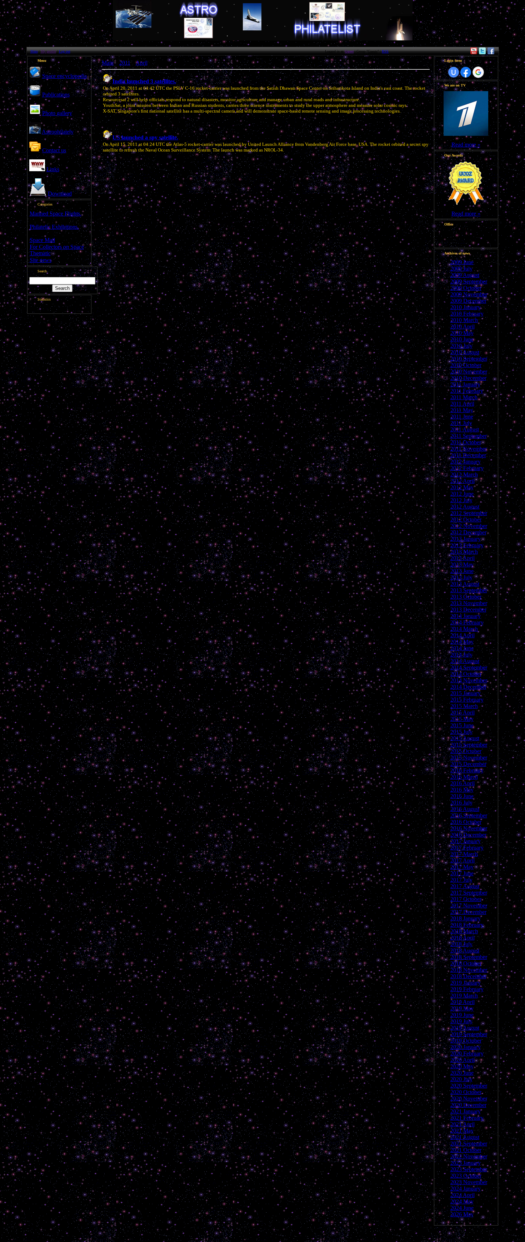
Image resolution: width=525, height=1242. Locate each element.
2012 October (465, 519)
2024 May (462, 1201)
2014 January (465, 616)
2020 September (468, 1086)
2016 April (462, 783)
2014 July (461, 655)
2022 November (468, 1156)
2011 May (461, 410)
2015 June (462, 725)
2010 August (464, 352)
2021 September (468, 1143)
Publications (56, 94)
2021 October (465, 1150)
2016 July (461, 803)
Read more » (465, 145)
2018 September (468, 957)
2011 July (461, 423)
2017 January (465, 841)
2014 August (464, 661)
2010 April (462, 326)
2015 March (464, 706)
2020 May (462, 1066)
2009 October (465, 288)
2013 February (467, 545)
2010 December (468, 378)
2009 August (464, 275)
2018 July (461, 944)
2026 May (462, 1214)
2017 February (467, 848)
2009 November (468, 294)
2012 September (468, 513)
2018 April (462, 938)
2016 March (464, 777)
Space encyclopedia (64, 76)
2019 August (464, 1028)
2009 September (468, 281)
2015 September (468, 745)
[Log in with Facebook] (465, 72)
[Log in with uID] (453, 72)
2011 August (464, 429)
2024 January (465, 1189)
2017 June (462, 873)
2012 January (465, 462)
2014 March (464, 629)
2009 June (462, 262)
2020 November (468, 1098)
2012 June (462, 494)
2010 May (462, 333)
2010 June (462, 339)
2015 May (462, 719)
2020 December (468, 1105)
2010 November (468, 371)
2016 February (467, 770)
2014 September (468, 667)
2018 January (465, 918)
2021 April (462, 1124)
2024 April (462, 1195)
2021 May (462, 1131)
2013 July (461, 577)
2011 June (461, 417)
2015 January (465, 693)
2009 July (461, 269)
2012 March (464, 474)
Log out (64, 51)
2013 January (465, 539)
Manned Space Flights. (55, 214)
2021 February (467, 1118)
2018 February (467, 925)
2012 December (468, 532)
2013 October (465, 597)
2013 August (464, 584)
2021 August (464, 1137)
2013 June (462, 571)
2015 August (464, 738)
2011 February (466, 391)
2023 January (465, 1163)
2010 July (461, 346)
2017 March (464, 854)
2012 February (467, 468)
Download (60, 193)
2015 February (467, 700)
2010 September (468, 359)
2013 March (464, 552)
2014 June (462, 648)
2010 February (467, 314)
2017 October (465, 899)
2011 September (468, 436)
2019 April (462, 1002)
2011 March (464, 397)
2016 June (462, 796)
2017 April (462, 860)
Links (52, 169)
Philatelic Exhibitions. (54, 227)
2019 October (465, 1041)
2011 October (465, 442)
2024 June (462, 1208)
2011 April (462, 404)
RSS (385, 51)
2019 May (462, 1008)
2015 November (468, 757)
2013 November (468, 603)
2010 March (464, 320)
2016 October (465, 822)
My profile (48, 51)
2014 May (462, 642)
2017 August (464, 886)
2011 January (465, 384)
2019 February (467, 989)
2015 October (465, 751)
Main (34, 51)
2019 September (468, 1034)
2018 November (468, 970)
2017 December (468, 912)
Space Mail (42, 240)
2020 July (461, 1079)
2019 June (462, 1015)
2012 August (464, 507)
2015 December (468, 764)
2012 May (462, 487)
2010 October (465, 365)
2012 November (468, 526)
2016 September (468, 815)
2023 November (468, 1182)
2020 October (465, 1092)
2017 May (462, 867)
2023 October (465, 1176)
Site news (40, 260)
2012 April (462, 481)
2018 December (468, 976)
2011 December (468, 455)
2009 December (468, 301)
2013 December (468, 610)
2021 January (465, 1111)
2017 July (461, 880)
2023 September (468, 1169)
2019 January (465, 983)
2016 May (462, 790)
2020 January (465, 1047)
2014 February (467, 622)
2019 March (464, 996)
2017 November (468, 905)
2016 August (464, 809)
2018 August (464, 950)
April (142, 63)
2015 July (461, 732)
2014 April (462, 635)
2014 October (465, 674)
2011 (124, 63)
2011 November (468, 449)
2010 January (465, 307)
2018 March (464, 931)
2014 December (468, 687)
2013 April (462, 558)
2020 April (462, 1060)
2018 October (465, 963)
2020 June (462, 1073)
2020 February (467, 1053)
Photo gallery (57, 113)
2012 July (461, 500)
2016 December (468, 835)
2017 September (468, 893)
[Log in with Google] (478, 72)
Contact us (54, 150)
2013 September (468, 590)
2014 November (468, 680)
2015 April (462, 712)
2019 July (461, 1021)
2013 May (462, 564)
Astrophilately (58, 132)
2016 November (468, 828)
